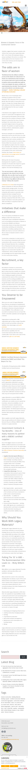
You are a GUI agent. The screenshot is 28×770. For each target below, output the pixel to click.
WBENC (8, 380)
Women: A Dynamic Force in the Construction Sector (12, 44)
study (5, 458)
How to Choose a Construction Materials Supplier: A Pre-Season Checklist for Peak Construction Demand (13, 686)
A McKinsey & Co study (8, 184)
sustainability (21, 708)
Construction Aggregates (7, 700)
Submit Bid (9, 708)
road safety (21, 706)
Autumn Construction (6, 697)
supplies (15, 708)
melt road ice (18, 704)
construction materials (19, 700)
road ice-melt (14, 706)
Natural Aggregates (5, 706)
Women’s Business (9, 712)
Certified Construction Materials (17, 698)
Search (23, 657)
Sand (5, 708)
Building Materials (16, 697)
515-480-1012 (4, 737)
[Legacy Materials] (5, 1)
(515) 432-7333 (4, 726)
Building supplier (5, 698)
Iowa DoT (12, 704)
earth (12, 702)
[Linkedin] (5, 732)
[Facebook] (2, 732)
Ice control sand (5, 704)
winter (2, 712)
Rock (2, 708)
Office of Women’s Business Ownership (14, 450)
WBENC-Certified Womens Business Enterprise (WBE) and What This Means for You (14, 359)
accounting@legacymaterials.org (10, 739)
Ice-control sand (18, 702)
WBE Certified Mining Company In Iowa (10, 710)
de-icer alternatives (6, 702)
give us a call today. (15, 336)
